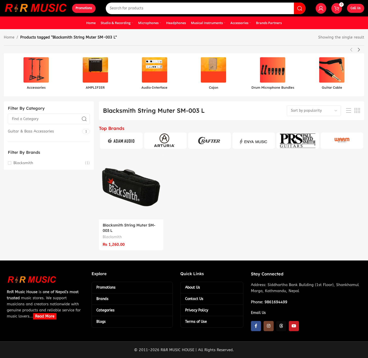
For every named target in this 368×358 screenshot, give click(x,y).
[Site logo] (35, 8)
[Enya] (253, 141)
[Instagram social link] (269, 326)
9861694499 (276, 302)
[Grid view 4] (357, 110)
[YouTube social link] (294, 326)
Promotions (84, 8)
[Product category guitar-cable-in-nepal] (332, 74)
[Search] (300, 8)
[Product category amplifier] (95, 74)
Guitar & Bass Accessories (31, 131)
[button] (351, 49)
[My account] (321, 8)
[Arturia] (165, 141)
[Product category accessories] (36, 74)
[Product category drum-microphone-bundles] (272, 74)
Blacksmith (23, 163)
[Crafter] (209, 141)
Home (9, 37)
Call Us (356, 8)
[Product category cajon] (213, 74)
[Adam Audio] (121, 141)
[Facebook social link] (256, 326)
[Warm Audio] (342, 141)
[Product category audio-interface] (154, 74)
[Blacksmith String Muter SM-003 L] (131, 187)
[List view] (348, 110)
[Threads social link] (281, 326)
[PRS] (297, 141)
